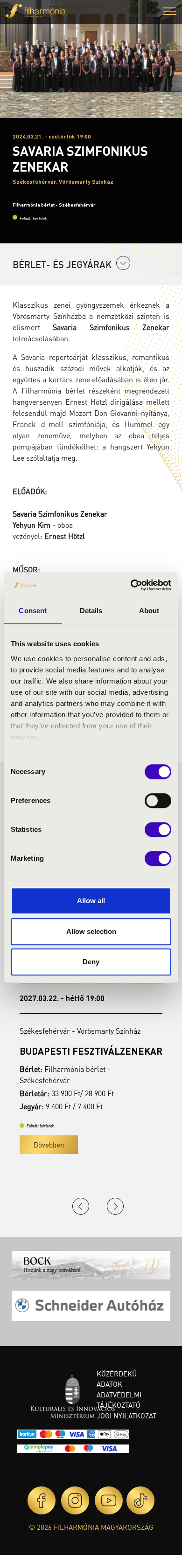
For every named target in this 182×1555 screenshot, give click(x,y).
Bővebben (50, 1144)
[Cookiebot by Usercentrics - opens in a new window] (131, 585)
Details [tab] (91, 611)
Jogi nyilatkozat (126, 1415)
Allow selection (91, 931)
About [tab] (149, 611)
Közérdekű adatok (117, 1379)
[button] (169, 12)
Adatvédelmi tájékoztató (119, 1400)
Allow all (91, 901)
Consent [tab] (33, 611)
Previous (80, 1206)
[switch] (158, 800)
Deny (91, 962)
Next (115, 1206)
